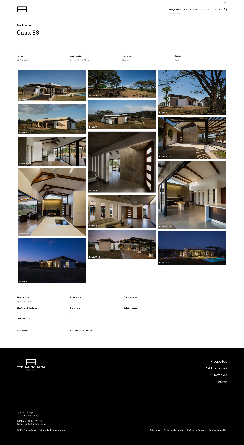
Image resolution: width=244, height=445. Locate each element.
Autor (218, 9)
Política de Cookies (196, 430)
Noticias (206, 9)
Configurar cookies (218, 430)
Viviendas (126, 60)
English (224, 2)
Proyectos (175, 9)
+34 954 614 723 (34, 421)
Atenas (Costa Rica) (79, 60)
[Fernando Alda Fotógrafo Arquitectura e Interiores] (22, 8)
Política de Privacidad (174, 430)
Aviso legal (155, 430)
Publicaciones (191, 9)
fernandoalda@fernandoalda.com (33, 424)
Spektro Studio (24, 301)
